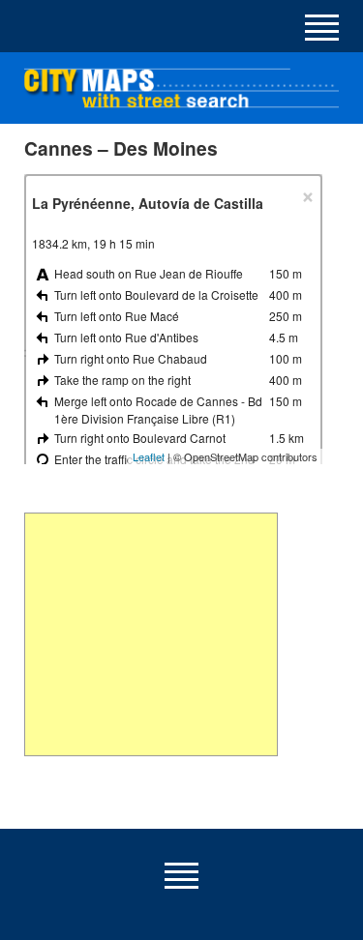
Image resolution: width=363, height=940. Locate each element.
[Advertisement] (150, 634)
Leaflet (149, 456)
